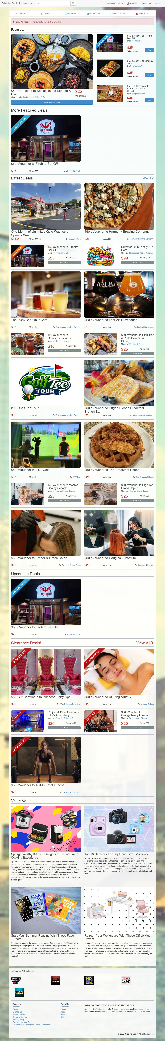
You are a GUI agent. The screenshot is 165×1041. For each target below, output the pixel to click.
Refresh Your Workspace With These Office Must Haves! (117, 937)
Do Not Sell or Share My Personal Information (31, 1024)
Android (64, 1014)
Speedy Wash (75, 238)
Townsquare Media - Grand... (141, 252)
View (149, 50)
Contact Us (17, 1011)
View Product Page (52, 102)
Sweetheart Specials (114, 3)
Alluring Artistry (147, 704)
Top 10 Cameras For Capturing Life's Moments (116, 854)
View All (147, 178)
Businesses (133, 3)
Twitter (63, 1009)
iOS (62, 1017)
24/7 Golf (77, 477)
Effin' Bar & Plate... (136, 344)
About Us (16, 1006)
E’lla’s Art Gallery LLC (64, 718)
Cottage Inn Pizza (137, 93)
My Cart (148, 3)
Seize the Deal (9, 3)
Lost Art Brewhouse (145, 327)
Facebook (65, 1006)
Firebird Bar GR (136, 40)
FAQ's (15, 1009)
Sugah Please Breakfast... (143, 415)
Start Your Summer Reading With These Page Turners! (42, 937)
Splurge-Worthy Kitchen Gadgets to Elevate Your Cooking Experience (44, 855)
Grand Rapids (26, 3)
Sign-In (158, 3)
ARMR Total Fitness (72, 792)
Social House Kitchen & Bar (34, 97)
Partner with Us (19, 1014)
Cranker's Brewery (63, 341)
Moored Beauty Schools (65, 491)
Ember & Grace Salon (71, 565)
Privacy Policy (18, 1019)
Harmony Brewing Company (142, 238)
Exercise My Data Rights (23, 1022)
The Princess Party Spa (70, 704)
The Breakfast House (145, 477)
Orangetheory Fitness (138, 718)
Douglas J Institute (146, 565)
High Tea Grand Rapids (138, 491)
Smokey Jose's (136, 66)
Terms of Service (20, 1017)
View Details (64, 262)
